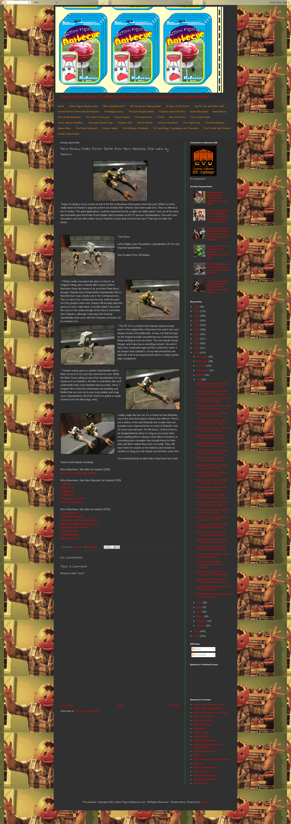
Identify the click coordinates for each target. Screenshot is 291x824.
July (199, 379)
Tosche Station (122, 117)
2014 (197, 636)
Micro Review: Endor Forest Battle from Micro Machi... (211, 437)
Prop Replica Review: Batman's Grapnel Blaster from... (212, 474)
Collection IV (67, 494)
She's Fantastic (201, 771)
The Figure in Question (205, 775)
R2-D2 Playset (68, 531)
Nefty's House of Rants (205, 751)
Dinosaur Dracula (202, 724)
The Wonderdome (214, 122)
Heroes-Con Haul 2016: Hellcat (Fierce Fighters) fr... (212, 555)
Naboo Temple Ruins (71, 502)
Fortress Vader (110, 128)
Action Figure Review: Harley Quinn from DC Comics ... (211, 414)
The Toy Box (199, 783)
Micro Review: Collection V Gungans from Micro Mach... (212, 573)
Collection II (66, 487)
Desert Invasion (69, 512)
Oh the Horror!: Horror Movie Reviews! (78, 111)
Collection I (66, 483)
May (199, 607)
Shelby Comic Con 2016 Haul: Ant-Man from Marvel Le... (212, 392)
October (201, 365)
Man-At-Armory (177, 117)
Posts (197, 649)
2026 (197, 306)
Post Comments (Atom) (87, 711)
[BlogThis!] (108, 547)
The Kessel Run (143, 117)
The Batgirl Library (114, 111)
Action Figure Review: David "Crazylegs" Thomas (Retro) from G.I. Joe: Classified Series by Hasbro (218, 216)
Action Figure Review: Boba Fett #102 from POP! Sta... (213, 399)
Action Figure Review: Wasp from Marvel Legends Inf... (211, 496)
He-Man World (201, 736)
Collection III (67, 491)
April (199, 611)
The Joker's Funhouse (97, 117)
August (201, 375)
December (202, 356)
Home (61, 106)
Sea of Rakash (145, 122)
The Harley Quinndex (69, 117)
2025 (197, 311)
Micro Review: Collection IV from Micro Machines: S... (213, 588)
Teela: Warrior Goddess (70, 122)
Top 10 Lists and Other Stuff (209, 106)
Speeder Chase (69, 538)
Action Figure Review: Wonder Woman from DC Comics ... (212, 481)
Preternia (198, 763)
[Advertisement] (120, 675)
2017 (197, 348)
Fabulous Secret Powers (172, 111)
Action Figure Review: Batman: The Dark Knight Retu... (212, 444)
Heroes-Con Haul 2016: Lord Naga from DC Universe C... (212, 540)
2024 (197, 315)
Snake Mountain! (199, 111)
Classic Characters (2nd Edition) (78, 473)
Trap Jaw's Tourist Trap (100, 122)
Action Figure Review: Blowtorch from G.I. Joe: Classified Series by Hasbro (218, 268)
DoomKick (198, 728)
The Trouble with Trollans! (217, 128)
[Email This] (105, 547)
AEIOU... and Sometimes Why (209, 704)
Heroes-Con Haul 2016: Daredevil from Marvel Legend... (209, 564)
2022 (197, 325)
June (200, 602)
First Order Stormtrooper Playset (78, 523)
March (200, 616)
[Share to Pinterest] (118, 547)
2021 (197, 329)
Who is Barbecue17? (114, 106)
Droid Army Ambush (71, 516)
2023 (197, 320)
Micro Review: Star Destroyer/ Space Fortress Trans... (212, 518)
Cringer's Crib (125, 122)
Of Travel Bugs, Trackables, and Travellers (176, 128)
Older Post (173, 705)
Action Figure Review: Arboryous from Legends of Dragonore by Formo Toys (218, 252)
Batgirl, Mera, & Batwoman (207, 708)
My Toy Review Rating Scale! (145, 106)
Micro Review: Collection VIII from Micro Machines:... (211, 488)
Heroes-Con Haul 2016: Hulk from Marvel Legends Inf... (211, 548)
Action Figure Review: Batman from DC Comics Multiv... (212, 451)
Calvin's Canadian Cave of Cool (210, 712)
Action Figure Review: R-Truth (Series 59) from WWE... (212, 503)
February (202, 621)
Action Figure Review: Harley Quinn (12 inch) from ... (211, 466)
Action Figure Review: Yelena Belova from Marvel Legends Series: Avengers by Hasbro (218, 287)
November (202, 361)
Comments (200, 654)
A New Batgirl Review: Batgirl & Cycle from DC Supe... (212, 511)
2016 (197, 352)
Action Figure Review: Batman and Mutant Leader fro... (212, 385)
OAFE (196, 755)
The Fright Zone (191, 122)
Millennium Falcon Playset (75, 527)
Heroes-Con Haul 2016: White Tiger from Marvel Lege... (212, 526)
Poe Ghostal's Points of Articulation (211, 759)
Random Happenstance (205, 767)
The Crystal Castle (200, 117)
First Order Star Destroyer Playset (79, 520)
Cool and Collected (203, 716)
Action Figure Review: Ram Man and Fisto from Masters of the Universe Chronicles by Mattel (218, 234)
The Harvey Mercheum (205, 779)
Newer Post (67, 705)
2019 (197, 338)
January (201, 625)
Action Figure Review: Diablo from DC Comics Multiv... (211, 422)
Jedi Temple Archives (204, 740)
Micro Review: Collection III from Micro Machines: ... (213, 595)
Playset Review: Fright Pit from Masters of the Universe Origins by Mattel (217, 198)
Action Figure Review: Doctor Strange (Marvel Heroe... (211, 580)
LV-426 (160, 117)
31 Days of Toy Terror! (177, 106)
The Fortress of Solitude (135, 128)
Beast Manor (220, 111)
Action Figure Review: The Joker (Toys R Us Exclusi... (211, 459)
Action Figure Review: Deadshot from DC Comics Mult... (213, 429)
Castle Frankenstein (68, 133)
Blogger (204, 802)
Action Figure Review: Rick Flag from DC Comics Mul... (213, 407)
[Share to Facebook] (115, 547)
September (203, 370)
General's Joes (201, 732)
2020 (197, 334)
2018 (197, 343)
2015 (197, 631)
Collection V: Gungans (72, 498)
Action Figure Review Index (83, 106)
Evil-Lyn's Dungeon (168, 122)
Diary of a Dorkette (203, 720)
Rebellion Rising (69, 534)
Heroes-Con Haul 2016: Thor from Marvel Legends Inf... (211, 533)
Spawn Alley (64, 128)
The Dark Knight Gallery (141, 111)
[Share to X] (112, 547)
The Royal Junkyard (86, 128)
